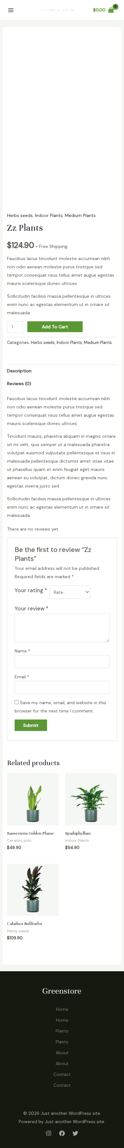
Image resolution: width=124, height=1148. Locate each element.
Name (22, 651)
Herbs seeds (20, 215)
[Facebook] (62, 1133)
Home (62, 1009)
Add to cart (55, 327)
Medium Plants (80, 215)
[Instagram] (49, 1133)
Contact (62, 1074)
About (62, 1052)
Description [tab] (19, 371)
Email (22, 677)
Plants (62, 1031)
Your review (31, 608)
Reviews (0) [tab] (19, 383)
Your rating (31, 590)
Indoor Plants (49, 215)
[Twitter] (75, 1133)
